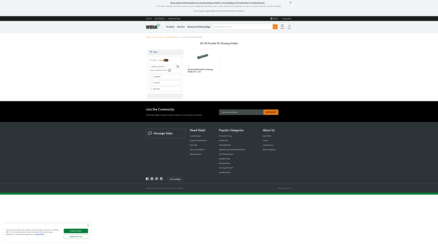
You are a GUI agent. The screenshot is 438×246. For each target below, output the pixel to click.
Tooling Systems (158, 37)
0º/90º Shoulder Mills (226, 154)
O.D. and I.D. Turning (225, 136)
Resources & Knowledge (199, 26)
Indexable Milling (224, 159)
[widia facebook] (147, 179)
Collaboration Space (174, 19)
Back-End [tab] (156, 89)
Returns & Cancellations (197, 150)
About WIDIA (267, 136)
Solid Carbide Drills (225, 145)
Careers (265, 140)
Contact (282, 28)
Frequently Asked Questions (198, 140)
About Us (149, 19)
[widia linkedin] (152, 179)
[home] (153, 28)
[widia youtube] (156, 179)
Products (170, 26)
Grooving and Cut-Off (226, 168)
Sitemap (180, 188)
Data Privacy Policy (172, 188)
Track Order (193, 145)
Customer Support (195, 136)
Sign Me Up (271, 112)
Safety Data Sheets (195, 154)
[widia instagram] (161, 179)
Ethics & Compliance (269, 150)
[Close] (88, 225)
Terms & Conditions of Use (157, 188)
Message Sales (286, 19)
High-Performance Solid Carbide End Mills (232, 150)
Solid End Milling (224, 163)
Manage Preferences (76, 236)
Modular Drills (223, 140)
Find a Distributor (159, 19)
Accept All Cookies (76, 231)
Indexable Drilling (224, 172)
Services (181, 26)
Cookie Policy (39, 234)
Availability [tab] (157, 77)
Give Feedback (175, 179)
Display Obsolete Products (159, 70)
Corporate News (268, 145)
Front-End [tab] (156, 83)
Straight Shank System (172, 37)
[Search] (275, 26)
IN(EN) (275, 19)
